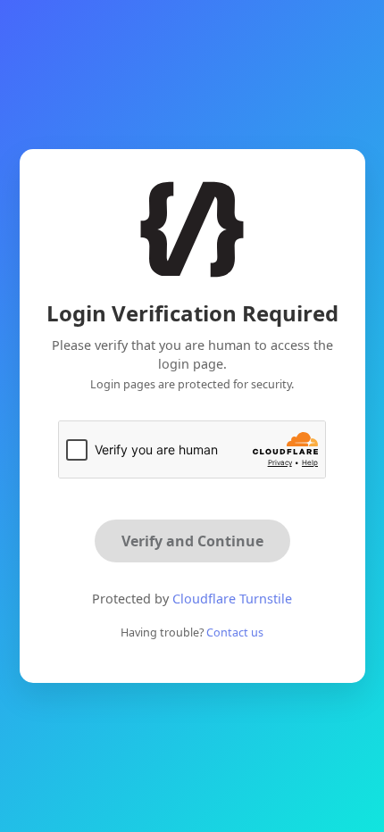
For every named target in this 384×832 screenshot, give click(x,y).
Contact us (234, 632)
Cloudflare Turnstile (232, 598)
